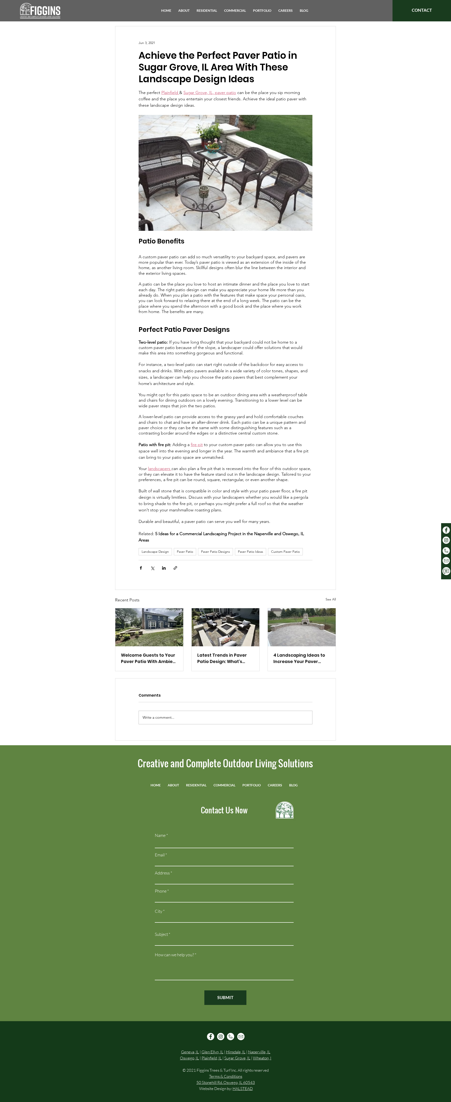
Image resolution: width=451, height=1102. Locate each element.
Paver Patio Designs (215, 551)
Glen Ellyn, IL (212, 1051)
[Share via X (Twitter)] (152, 568)
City (158, 911)
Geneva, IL (190, 1051)
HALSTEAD (243, 1088)
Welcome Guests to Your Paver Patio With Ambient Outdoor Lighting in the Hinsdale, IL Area (149, 658)
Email (160, 855)
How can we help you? (174, 955)
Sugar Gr (232, 1057)
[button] (184, 10)
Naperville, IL (259, 1051)
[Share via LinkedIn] (164, 568)
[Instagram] (446, 540)
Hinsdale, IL (235, 1051)
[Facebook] (446, 530)
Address (162, 873)
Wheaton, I (262, 1057)
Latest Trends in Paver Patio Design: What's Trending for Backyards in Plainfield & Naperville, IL (224, 658)
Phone (161, 891)
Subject (161, 934)
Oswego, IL (189, 1057)
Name (160, 835)
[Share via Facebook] (141, 568)
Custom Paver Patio (285, 551)
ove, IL (245, 1057)
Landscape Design (155, 551)
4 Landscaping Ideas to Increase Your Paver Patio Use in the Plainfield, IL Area (299, 658)
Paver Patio (185, 551)
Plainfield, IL (212, 1057)
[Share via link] (175, 568)
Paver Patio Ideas (250, 551)
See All (331, 599)
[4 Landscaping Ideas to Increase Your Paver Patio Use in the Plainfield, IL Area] (302, 627)
